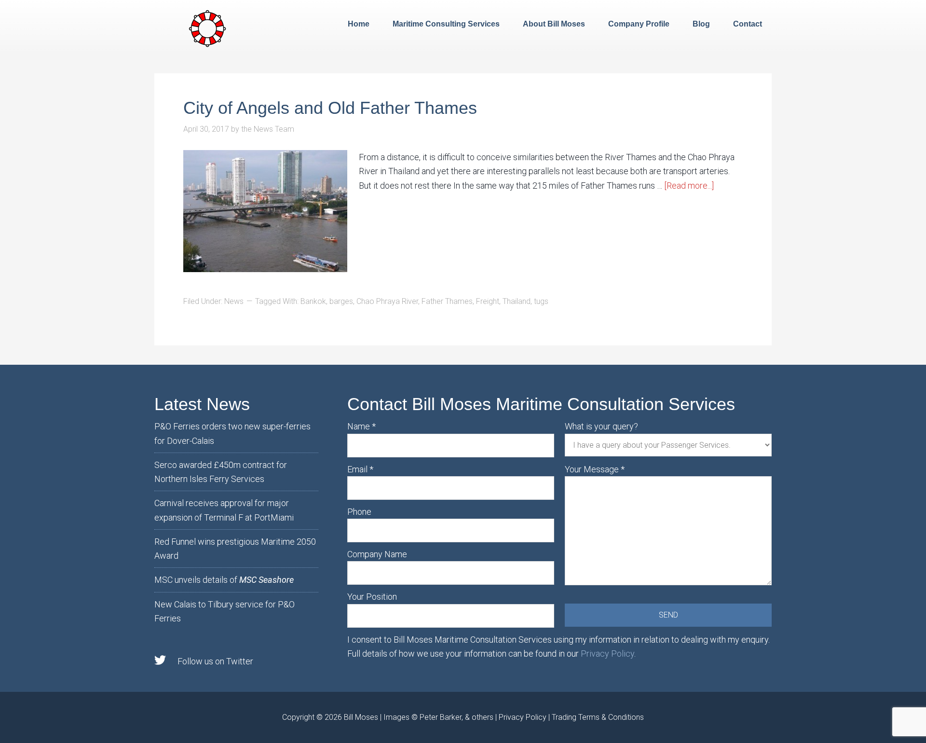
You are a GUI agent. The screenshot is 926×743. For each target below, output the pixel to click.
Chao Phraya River (387, 301)
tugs (541, 301)
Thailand (517, 301)
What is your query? (601, 426)
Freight (487, 301)
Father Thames (447, 301)
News (234, 301)
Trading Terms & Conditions (598, 717)
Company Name (377, 554)
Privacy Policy (607, 653)
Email (360, 469)
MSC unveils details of (224, 580)
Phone (359, 512)
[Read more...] (689, 185)
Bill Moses (361, 717)
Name (361, 426)
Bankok (313, 301)
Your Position (372, 597)
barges (341, 301)
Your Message (595, 469)
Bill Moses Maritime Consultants (207, 27)
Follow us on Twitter (215, 661)
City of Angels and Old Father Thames (330, 108)
